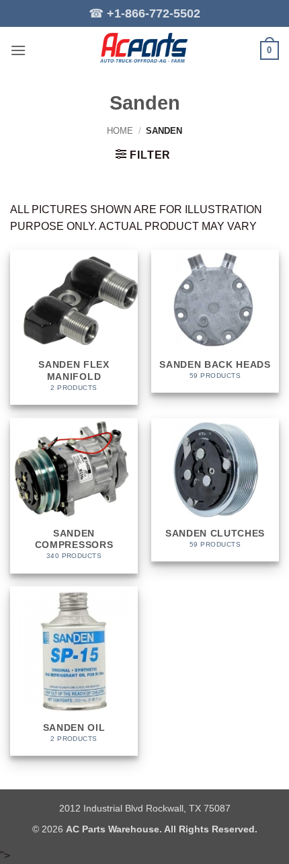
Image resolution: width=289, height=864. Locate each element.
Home (120, 131)
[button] (18, 50)
